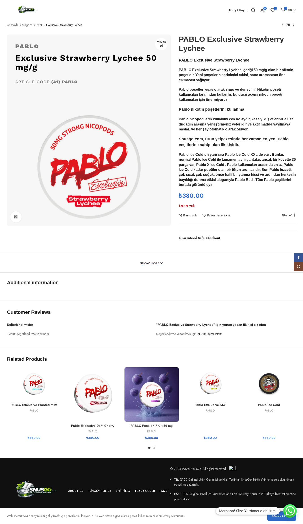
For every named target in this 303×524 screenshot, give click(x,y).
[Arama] (253, 10)
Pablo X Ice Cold (210, 165)
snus (230, 89)
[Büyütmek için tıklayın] (16, 216)
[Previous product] (283, 25)
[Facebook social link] (294, 215)
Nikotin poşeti (269, 89)
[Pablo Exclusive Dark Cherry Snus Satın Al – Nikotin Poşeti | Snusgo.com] (93, 394)
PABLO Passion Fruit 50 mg (152, 425)
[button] (290, 511)
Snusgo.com (191, 139)
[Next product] (293, 25)
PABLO (34, 410)
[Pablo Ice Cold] (269, 384)
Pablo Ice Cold (191, 154)
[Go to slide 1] (149, 448)
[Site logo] (27, 9)
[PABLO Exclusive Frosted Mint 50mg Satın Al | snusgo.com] (34, 384)
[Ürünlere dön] (288, 25)
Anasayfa (13, 25)
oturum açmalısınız (209, 334)
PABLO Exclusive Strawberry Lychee (210, 70)
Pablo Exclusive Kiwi (210, 405)
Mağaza (27, 25)
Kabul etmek (282, 516)
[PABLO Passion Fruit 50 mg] (151, 394)
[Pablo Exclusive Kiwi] (210, 384)
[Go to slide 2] (154, 448)
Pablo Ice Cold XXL (241, 154)
